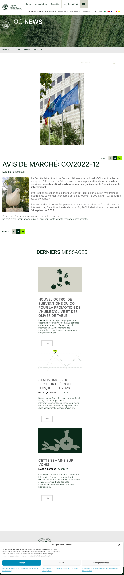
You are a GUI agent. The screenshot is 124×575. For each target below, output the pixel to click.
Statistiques (97, 12)
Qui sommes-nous (36, 12)
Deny (61, 563)
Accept (22, 563)
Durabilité (55, 4)
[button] (119, 544)
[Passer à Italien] (116, 11)
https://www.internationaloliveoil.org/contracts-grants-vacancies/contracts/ (45, 219)
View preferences (101, 563)
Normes (86, 12)
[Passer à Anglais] (109, 11)
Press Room (63, 12)
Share (103, 158)
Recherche (73, 4)
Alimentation (41, 4)
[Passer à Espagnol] (119, 11)
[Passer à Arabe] (105, 11)
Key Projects (76, 12)
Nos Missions (51, 12)
